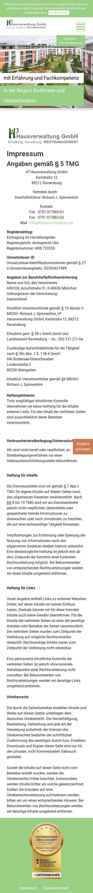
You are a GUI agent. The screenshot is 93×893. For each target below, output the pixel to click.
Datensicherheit (56, 888)
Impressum (28, 888)
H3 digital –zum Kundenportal (70, 41)
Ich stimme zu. (59, 12)
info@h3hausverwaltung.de (51, 223)
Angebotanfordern (83, 446)
